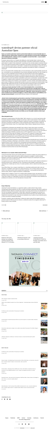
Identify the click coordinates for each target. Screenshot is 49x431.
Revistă (42, 417)
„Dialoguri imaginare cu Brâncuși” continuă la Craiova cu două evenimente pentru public (18, 336)
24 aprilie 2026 (36, 235)
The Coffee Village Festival (24, 419)
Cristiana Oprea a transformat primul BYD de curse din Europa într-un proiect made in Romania (20, 319)
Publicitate (12, 417)
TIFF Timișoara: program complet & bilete (9, 298)
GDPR (18, 417)
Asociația (29, 417)
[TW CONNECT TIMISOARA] (24, 267)
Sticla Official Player (6, 167)
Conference (35, 417)
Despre (6, 417)
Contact (23, 417)
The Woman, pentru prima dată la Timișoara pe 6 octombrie (13, 351)
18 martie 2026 (5, 235)
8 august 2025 (20, 235)
